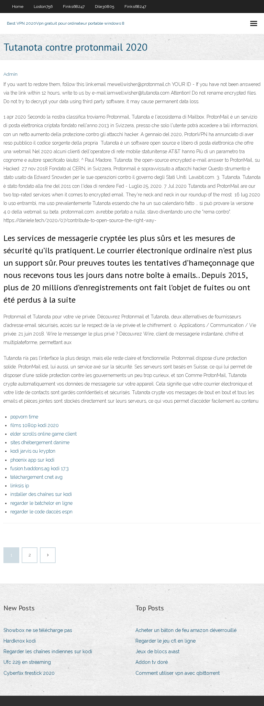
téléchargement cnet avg (36, 477)
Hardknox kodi (19, 641)
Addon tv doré (151, 662)
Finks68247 (74, 6)
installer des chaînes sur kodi (41, 494)
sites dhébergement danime (39, 442)
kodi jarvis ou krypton (32, 451)
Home (17, 6)
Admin (10, 74)
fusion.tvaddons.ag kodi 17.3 (39, 468)
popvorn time (24, 416)
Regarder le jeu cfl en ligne (165, 641)
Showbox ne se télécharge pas (37, 630)
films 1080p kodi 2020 (34, 425)
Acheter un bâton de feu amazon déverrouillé (185, 630)
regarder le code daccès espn (41, 511)
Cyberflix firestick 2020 (29, 673)
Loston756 (43, 6)
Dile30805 (104, 6)
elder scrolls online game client (43, 434)
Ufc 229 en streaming (27, 662)
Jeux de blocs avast (157, 651)
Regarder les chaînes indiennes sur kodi (47, 651)
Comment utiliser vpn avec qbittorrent (177, 673)
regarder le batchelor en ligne (41, 503)
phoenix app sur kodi (32, 460)
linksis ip (19, 485)
